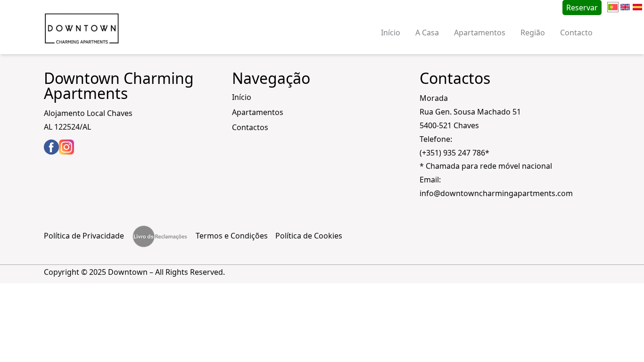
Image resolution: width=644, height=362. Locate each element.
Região (532, 32)
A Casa (427, 32)
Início (390, 32)
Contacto (576, 32)
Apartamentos (479, 32)
